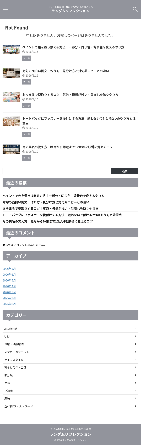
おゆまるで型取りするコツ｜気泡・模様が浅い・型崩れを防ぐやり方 (70, 94)
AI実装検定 (11, 329)
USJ (7, 336)
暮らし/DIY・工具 (15, 367)
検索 (125, 171)
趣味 (7, 398)
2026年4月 (9, 286)
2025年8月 (9, 304)
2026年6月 (9, 274)
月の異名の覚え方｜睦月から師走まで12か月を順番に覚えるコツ (67, 147)
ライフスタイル (14, 360)
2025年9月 (9, 298)
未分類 (8, 375)
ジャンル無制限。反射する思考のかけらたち (70, 428)
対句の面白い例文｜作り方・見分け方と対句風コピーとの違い (65, 70)
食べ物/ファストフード (18, 406)
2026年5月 (9, 280)
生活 (7, 383)
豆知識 (8, 391)
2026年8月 (9, 268)
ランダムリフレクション (70, 10)
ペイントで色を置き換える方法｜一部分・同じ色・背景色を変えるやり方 (73, 47)
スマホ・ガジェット (16, 352)
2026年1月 (9, 292)
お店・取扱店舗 (14, 344)
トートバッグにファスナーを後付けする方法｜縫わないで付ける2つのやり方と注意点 (62, 214)
